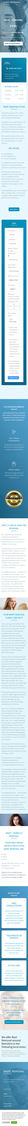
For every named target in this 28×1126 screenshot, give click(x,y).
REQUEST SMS (13, 378)
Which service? (13, 276)
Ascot (3, 1051)
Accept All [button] (14, 1122)
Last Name (11, 239)
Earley (14, 1051)
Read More (13, 209)
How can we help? (12, 314)
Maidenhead (12, 1052)
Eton (18, 1051)
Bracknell (8, 1051)
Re (2, 1054)
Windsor (4, 1056)
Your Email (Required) (11, 266)
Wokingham (10, 1056)
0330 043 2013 (15, 68)
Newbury (20, 1052)
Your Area (11, 285)
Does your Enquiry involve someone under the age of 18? (13, 297)
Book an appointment (12, 43)
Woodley (17, 1056)
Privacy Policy (8, 1104)
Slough (16, 1054)
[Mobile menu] (25, 2)
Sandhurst (10, 1054)
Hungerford (5, 1052)
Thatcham (22, 1054)
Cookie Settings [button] (6, 1122)
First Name (11, 230)
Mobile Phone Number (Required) (13, 250)
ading (4, 1054)
